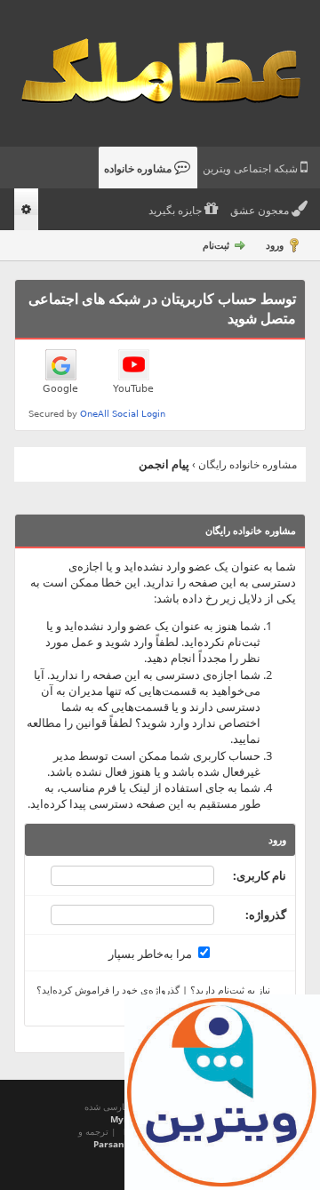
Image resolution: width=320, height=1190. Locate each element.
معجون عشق (261, 210)
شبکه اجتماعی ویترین (251, 169)
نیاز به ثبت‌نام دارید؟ (230, 989)
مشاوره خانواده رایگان (247, 464)
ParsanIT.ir (117, 1144)
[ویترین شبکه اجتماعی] (222, 1092)
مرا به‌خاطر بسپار (151, 954)
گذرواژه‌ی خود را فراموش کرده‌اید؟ (108, 989)
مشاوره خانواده (139, 169)
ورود (275, 245)
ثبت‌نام (216, 245)
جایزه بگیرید (176, 210)
